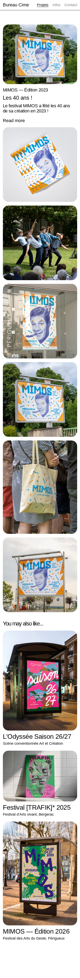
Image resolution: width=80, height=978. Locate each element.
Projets (42, 5)
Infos (57, 5)
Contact (70, 5)
